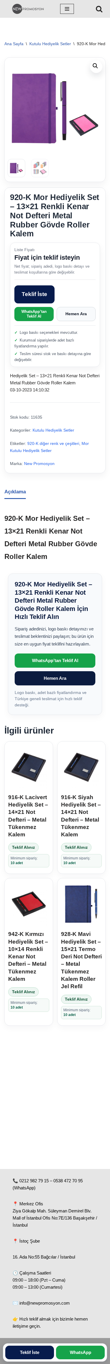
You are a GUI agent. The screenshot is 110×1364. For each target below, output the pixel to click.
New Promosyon (39, 463)
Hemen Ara (76, 313)
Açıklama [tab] (15, 492)
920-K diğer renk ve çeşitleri (53, 443)
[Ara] (99, 8)
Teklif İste (34, 294)
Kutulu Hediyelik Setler (50, 43)
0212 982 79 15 (34, 1180)
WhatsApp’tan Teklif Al (34, 313)
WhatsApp (80, 1352)
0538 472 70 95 (68, 1180)
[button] (96, 67)
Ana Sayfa (13, 43)
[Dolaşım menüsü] (67, 9)
